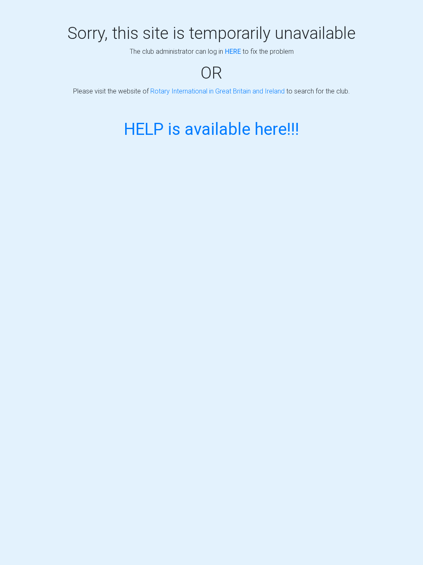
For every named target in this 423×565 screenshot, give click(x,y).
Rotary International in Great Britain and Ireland (217, 91)
